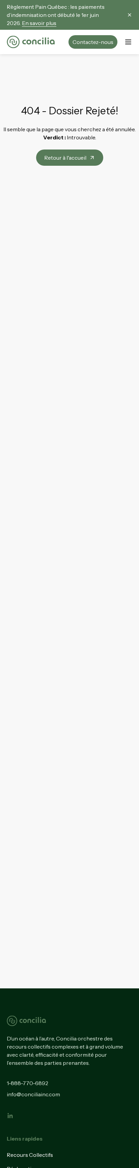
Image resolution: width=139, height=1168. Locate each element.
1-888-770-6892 (27, 1083)
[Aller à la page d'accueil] (31, 42)
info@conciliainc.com (33, 1094)
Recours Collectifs (30, 1154)
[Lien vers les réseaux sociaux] (10, 1115)
